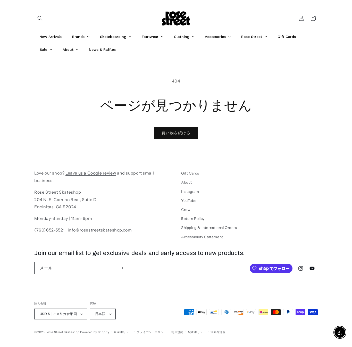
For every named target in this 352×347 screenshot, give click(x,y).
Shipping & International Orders (209, 227)
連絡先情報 (218, 332)
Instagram (190, 191)
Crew (185, 209)
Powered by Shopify (95, 332)
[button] (40, 18)
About (186, 182)
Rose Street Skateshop (63, 332)
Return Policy (193, 218)
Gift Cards (190, 173)
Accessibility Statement (202, 237)
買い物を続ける (176, 132)
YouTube (188, 200)
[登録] (121, 268)
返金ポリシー (123, 332)
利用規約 (177, 332)
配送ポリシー (197, 332)
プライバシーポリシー (152, 332)
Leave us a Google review (90, 173)
